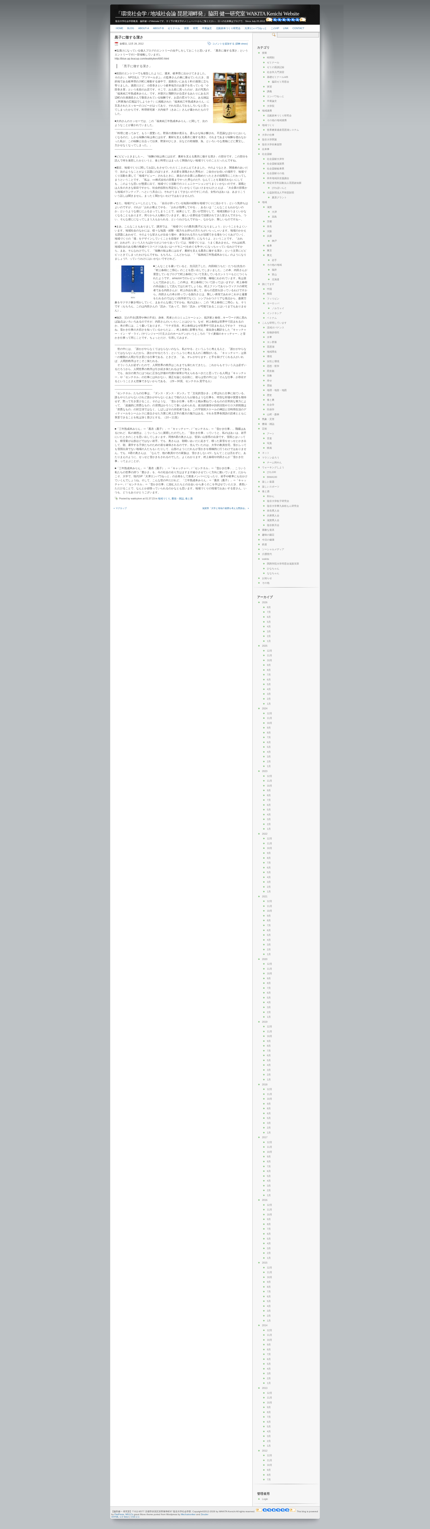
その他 (265, 583)
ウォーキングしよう (273, 467)
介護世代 (267, 554)
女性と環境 (273, 361)
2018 (264, 1084)
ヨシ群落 (272, 342)
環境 (269, 356)
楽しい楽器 (268, 481)
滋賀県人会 (273, 520)
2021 (264, 896)
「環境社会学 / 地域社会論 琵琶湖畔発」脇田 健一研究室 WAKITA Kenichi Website (207, 14)
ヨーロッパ (273, 303)
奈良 (269, 226)
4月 (269, 626)
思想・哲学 (273, 366)
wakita (265, 559)
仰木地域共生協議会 (278, 178)
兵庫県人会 (273, 515)
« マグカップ (120, 508)
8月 (269, 607)
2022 (264, 833)
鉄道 (264, 544)
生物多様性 (273, 332)
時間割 (270, 57)
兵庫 (269, 236)
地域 (264, 202)
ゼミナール (174, 28)
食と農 (270, 399)
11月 (269, 655)
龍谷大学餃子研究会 (278, 501)
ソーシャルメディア (273, 549)
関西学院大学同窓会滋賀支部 (283, 563)
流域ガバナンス (275, 327)
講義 (269, 91)
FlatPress (119, 1514)
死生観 (270, 371)
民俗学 (270, 409)
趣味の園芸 (268, 534)
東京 (269, 250)
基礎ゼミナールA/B (277, 77)
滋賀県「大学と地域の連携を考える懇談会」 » (225, 508)
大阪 (269, 231)
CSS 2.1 (135, 1517)
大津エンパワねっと (256, 28)
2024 (264, 708)
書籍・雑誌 (178, 498)
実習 (269, 86)
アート (270, 433)
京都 (269, 221)
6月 (269, 617)
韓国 (269, 293)
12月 (269, 650)
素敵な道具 (268, 529)
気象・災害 (268, 419)
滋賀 (269, 207)
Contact (298, 28)
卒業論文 (207, 28)
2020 (264, 959)
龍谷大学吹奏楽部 (272, 144)
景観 (269, 385)
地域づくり (164, 498)
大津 (274, 211)
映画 (269, 448)
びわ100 (271, 472)
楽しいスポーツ (270, 486)
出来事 (265, 149)
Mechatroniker (188, 1514)
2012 (264, 1450)
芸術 (264, 428)
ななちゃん (273, 573)
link (285, 28)
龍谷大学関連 (269, 139)
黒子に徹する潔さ (129, 37)
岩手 (274, 260)
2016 (264, 1200)
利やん (270, 496)
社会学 (270, 404)
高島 (274, 216)
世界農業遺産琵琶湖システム (283, 129)
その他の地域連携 (277, 120)
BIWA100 (272, 477)
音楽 (269, 438)
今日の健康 (268, 539)
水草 (269, 337)
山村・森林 (273, 414)
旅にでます (268, 284)
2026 (264, 602)
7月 (269, 612)
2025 (264, 645)
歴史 (269, 395)
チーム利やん (274, 462)
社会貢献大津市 (275, 159)
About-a (143, 28)
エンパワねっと (275, 96)
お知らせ (267, 578)
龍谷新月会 (273, 525)
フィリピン (273, 298)
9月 (269, 665)
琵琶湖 (270, 346)
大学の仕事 (268, 134)
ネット (265, 452)
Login (265, 1499)
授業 (186, 28)
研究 (195, 28)
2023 (264, 771)
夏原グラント (279, 197)
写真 (269, 443)
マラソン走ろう (270, 457)
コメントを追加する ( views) (230, 43)
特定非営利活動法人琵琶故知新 (284, 183)
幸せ (269, 380)
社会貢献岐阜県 (275, 168)
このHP (275, 28)
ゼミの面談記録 (275, 67)
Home (119, 28)
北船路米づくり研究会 (228, 28)
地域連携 (267, 110)
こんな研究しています (274, 322)
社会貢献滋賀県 (275, 163)
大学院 (270, 106)
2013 (264, 1388)
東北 (269, 255)
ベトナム (272, 317)
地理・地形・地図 (277, 390)
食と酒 (189, 498)
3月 (269, 631)
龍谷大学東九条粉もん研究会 (283, 506)
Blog (130, 28)
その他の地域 (274, 264)
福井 (274, 269)
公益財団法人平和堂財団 (280, 192)
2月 (269, 636)
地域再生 (272, 351)
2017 (264, 1137)
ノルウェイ (278, 308)
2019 (264, 1021)
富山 (274, 274)
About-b (158, 28)
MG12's (129, 1514)
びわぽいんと (279, 187)
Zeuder (204, 1514)
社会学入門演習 (275, 72)
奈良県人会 (273, 510)
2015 (264, 1262)
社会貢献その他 (275, 173)
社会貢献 (267, 154)
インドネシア (274, 313)
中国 (269, 289)
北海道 (275, 279)
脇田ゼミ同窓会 (280, 81)
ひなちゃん (273, 568)
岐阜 (269, 245)
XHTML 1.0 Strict (120, 1517)
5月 (269, 621)
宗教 (269, 375)
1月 (269, 641)
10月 (269, 660)
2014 (264, 1325)
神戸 (274, 241)
